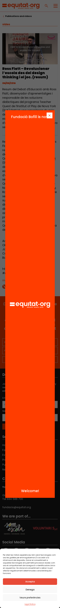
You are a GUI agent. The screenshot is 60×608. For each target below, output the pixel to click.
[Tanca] (49, 115)
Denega (30, 589)
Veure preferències (30, 597)
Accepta (30, 581)
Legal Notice (30, 604)
